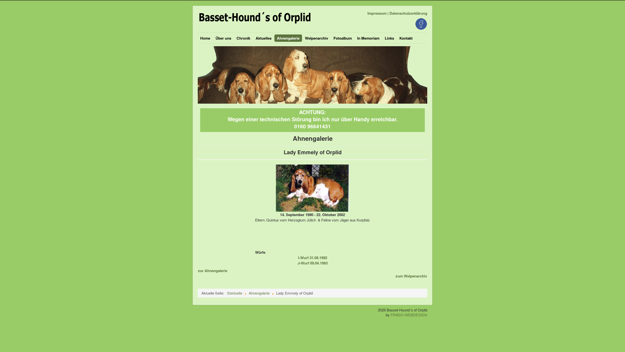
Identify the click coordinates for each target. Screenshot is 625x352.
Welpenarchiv (316, 38)
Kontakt (406, 38)
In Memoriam (368, 38)
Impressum (376, 13)
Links (389, 38)
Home (205, 38)
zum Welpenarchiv (411, 276)
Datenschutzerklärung (408, 13)
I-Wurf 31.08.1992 (312, 257)
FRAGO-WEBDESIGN (409, 314)
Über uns (223, 38)
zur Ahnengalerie (212, 270)
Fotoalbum (342, 38)
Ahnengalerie (288, 38)
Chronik (243, 38)
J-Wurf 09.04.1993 (313, 263)
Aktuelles (263, 38)
